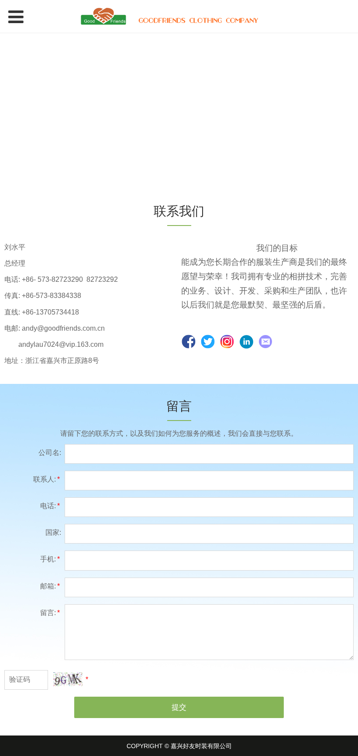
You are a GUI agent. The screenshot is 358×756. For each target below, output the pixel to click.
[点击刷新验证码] (68, 679)
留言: (50, 612)
